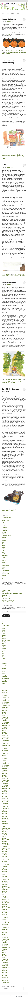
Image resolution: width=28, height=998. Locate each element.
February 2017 (5, 840)
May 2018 (4, 815)
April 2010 (4, 975)
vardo (9, 382)
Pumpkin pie (7, 34)
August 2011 (5, 949)
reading (16, 154)
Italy (3, 549)
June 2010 (4, 972)
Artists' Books (5, 520)
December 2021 (5, 752)
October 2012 (5, 926)
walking (7, 510)
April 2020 (4, 777)
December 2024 (5, 700)
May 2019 (4, 795)
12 (24, 60)
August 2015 (5, 869)
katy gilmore (13, 155)
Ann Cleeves (21, 274)
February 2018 (5, 820)
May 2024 (4, 712)
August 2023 (5, 727)
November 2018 (5, 805)
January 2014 (5, 901)
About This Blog (6, 590)
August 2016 (5, 849)
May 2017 (4, 835)
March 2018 (5, 818)
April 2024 (4, 714)
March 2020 (5, 778)
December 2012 (5, 922)
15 (24, 165)
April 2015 (4, 876)
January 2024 (5, 719)
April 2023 (4, 733)
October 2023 (5, 724)
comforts (8, 52)
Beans (3, 522)
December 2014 (5, 883)
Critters (4, 532)
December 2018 (5, 803)
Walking (11, 509)
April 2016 (4, 856)
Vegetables (4, 572)
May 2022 (4, 748)
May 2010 (4, 974)
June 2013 (4, 912)
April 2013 (4, 916)
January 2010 (5, 980)
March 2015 (5, 878)
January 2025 (5, 699)
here (4, 294)
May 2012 (4, 934)
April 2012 (4, 936)
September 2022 (6, 745)
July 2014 (4, 891)
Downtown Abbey (15, 50)
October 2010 (5, 965)
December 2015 (5, 863)
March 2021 (5, 758)
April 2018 (4, 816)
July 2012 (4, 931)
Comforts (8, 50)
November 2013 (5, 904)
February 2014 (5, 899)
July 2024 (4, 709)
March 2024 (5, 715)
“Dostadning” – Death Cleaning (8, 61)
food (22, 52)
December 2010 (5, 962)
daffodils (4, 534)
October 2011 (5, 946)
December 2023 (5, 720)
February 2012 (5, 939)
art (2, 519)
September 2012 (6, 927)
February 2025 (5, 697)
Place (3, 557)
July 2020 (4, 772)
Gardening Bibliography (8, 600)
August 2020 (5, 770)
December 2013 (5, 902)
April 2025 (4, 694)
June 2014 (4, 893)
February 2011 (5, 959)
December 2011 (5, 942)
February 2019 (5, 800)
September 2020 (6, 768)
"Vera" (16, 274)
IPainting (4, 547)
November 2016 (5, 844)
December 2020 (5, 763)
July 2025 (4, 689)
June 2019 (4, 793)
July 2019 (4, 791)
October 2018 (5, 806)
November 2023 (5, 722)
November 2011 (5, 944)
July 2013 (4, 911)
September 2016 (6, 848)
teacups (4, 564)
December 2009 (5, 982)
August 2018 (5, 810)
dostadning (4, 155)
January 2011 (5, 961)
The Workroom (5, 565)
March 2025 (5, 695)
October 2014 (5, 886)
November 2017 (5, 825)
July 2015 (4, 871)
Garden (4, 544)
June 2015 (4, 873)
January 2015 (5, 881)
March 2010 (5, 977)
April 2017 (4, 836)
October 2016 (5, 846)
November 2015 (5, 864)
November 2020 (5, 765)
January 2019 (5, 801)
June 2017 (4, 833)
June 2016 (4, 853)
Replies (8, 53)
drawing (4, 537)
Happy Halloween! (9, 19)
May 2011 (4, 954)
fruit (3, 542)
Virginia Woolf (5, 573)
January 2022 (5, 750)
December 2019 (5, 783)
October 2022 (5, 743)
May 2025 (4, 692)
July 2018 (4, 811)
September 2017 (6, 828)
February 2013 (5, 919)
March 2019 (5, 798)
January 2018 (5, 821)
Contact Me (4, 595)
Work (3, 578)
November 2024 (5, 702)
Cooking (4, 529)
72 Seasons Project (6, 517)
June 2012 (4, 932)
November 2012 (5, 924)
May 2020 (4, 775)
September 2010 (6, 967)
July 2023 (4, 728)
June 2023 (4, 730)
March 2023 (5, 735)
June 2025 (4, 690)
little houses (15, 381)
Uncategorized (17, 379)
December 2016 (5, 843)
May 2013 (4, 914)
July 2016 (4, 851)
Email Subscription (7, 605)
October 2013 (5, 906)
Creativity (4, 381)
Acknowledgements (7, 592)
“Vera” (4, 164)
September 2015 (6, 868)
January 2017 (5, 841)
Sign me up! (6, 615)
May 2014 (4, 894)
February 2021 (5, 760)
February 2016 (5, 859)
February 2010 (5, 979)
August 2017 (5, 830)
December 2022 (5, 740)
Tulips (3, 568)
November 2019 (5, 785)
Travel (3, 567)
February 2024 (5, 717)
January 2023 (5, 738)
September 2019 (6, 788)
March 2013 (5, 917)
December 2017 (5, 823)
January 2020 (5, 782)
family (19, 52)
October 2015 (5, 866)
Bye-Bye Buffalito (9, 282)
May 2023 (4, 732)
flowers (4, 540)
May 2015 (4, 874)
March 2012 (5, 937)
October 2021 (5, 753)
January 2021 (5, 762)
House (12, 154)
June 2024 (4, 710)
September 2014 (6, 888)
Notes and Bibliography (7, 601)
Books (3, 525)
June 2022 (4, 747)
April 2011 (4, 956)
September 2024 (6, 705)
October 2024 (5, 704)
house (8, 155)
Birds (3, 524)
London (4, 554)
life (17, 155)
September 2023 (6, 725)
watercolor (4, 577)
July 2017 (4, 831)
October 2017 (5, 826)
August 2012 (5, 929)
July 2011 (4, 951)
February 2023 (5, 737)
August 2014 (5, 889)
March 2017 (5, 838)
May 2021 (4, 757)
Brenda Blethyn (5, 275)
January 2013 (5, 921)
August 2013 (5, 909)
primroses (4, 558)
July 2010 (4, 970)
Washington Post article (7, 94)
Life (3, 550)
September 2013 (6, 907)
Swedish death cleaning (17, 157)
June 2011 (4, 952)
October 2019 (5, 787)
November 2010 (5, 964)
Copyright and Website (7, 597)
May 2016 (4, 854)
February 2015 (5, 879)
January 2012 (5, 941)
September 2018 (6, 808)
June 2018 (4, 813)
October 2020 (5, 767)
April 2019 (4, 796)
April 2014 (4, 896)
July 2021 (4, 755)
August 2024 (5, 707)
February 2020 (5, 780)
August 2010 (5, 969)
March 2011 (5, 957)
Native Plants (5, 555)
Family (20, 50)
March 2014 (5, 898)
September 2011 (6, 947)
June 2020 (4, 773)
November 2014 (5, 884)
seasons (4, 562)
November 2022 (5, 742)
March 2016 (5, 858)
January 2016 (5, 861)
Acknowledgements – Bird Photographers (12, 593)
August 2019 (5, 790)
